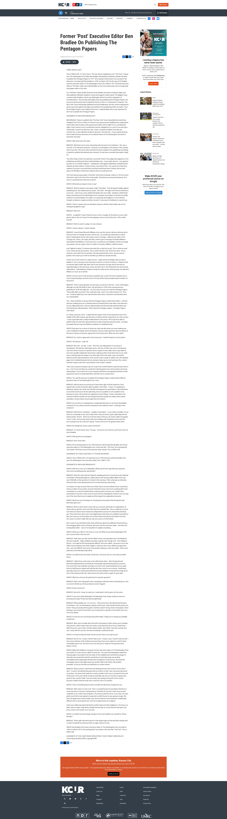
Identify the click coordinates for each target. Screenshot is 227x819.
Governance (146, 795)
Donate (164, 5)
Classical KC (141, 18)
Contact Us (123, 795)
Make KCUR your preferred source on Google (153, 179)
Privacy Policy (147, 803)
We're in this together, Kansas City (113, 760)
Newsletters (99, 803)
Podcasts (99, 799)
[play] (60, 13)
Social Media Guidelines (149, 787)
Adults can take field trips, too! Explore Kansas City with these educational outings (159, 160)
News (72, 18)
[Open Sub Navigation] (75, 18)
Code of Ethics (147, 791)
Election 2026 (63, 18)
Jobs (121, 799)
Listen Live (99, 791)
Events (122, 787)
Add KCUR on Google (153, 193)
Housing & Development (156, 113)
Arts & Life (82, 18)
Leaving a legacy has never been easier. (153, 61)
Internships (123, 803)
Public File (146, 799)
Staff (121, 791)
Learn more (153, 84)
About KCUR (99, 787)
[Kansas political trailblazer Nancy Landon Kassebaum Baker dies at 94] (146, 101)
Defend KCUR (113, 774)
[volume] (66, 13)
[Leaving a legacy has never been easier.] (153, 43)
